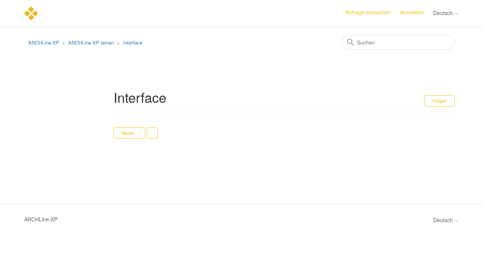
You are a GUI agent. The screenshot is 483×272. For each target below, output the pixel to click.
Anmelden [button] (412, 12)
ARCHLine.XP (43, 42)
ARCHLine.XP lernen (91, 42)
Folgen (439, 100)
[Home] (31, 12)
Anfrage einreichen (368, 12)
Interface (132, 42)
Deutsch (443, 13)
